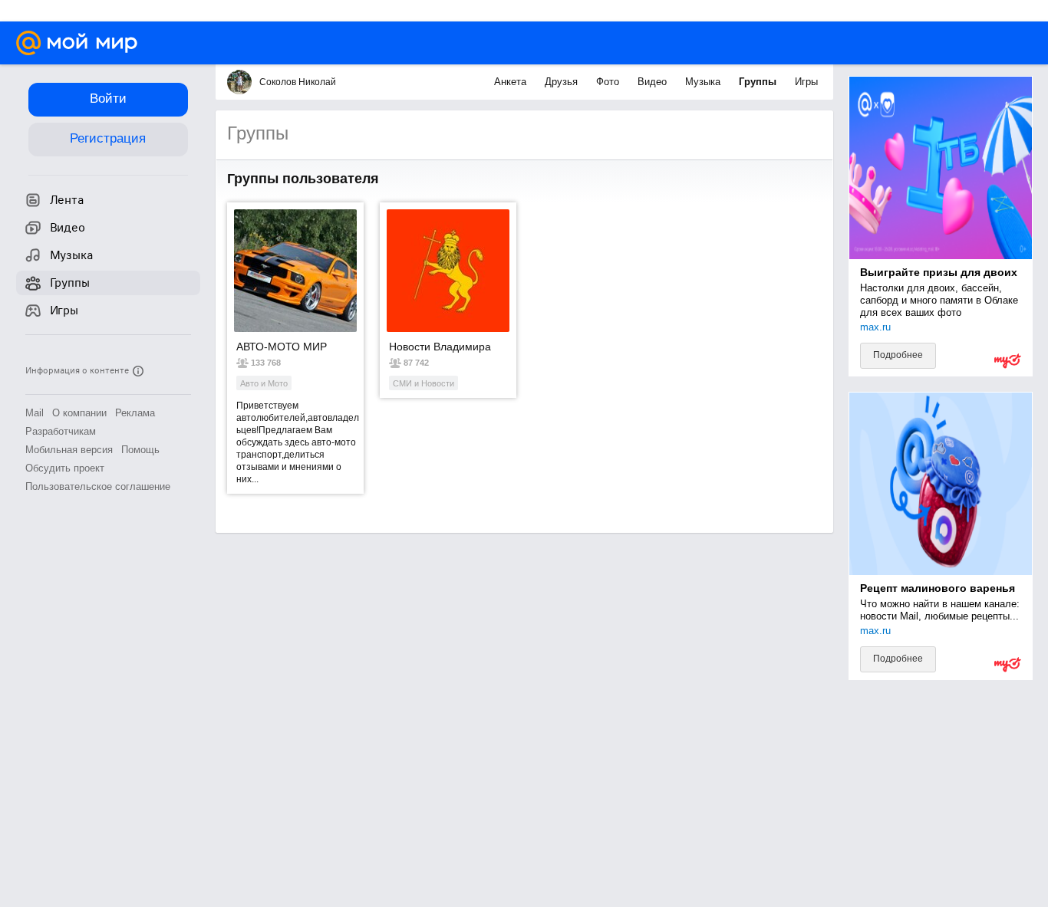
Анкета (511, 81)
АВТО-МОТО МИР (281, 346)
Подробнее (898, 355)
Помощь (140, 449)
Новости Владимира (440, 346)
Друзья (563, 81)
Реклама (135, 413)
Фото (609, 81)
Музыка (704, 81)
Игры (806, 81)
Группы (759, 81)
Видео (654, 81)
